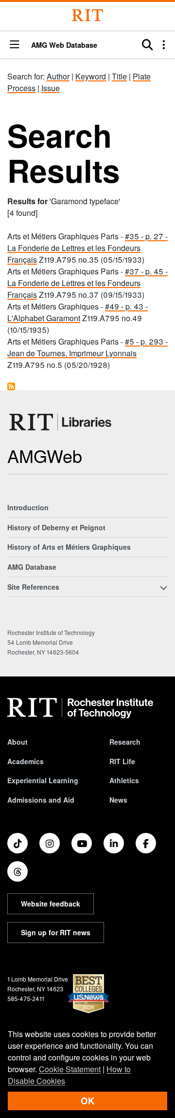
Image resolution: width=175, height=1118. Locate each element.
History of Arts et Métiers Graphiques (69, 547)
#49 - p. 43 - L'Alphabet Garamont (77, 312)
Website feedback (50, 903)
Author (58, 76)
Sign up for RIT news (55, 932)
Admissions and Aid (40, 800)
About (17, 742)
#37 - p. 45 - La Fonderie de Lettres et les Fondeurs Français (87, 283)
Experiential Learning (42, 780)
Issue (50, 88)
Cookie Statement (70, 1069)
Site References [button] (33, 587)
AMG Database (31, 567)
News (118, 800)
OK (87, 1100)
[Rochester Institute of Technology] (87, 15)
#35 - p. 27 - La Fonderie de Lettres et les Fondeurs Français (87, 248)
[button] (14, 45)
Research (124, 742)
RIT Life (122, 761)
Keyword (90, 76)
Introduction (28, 507)
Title (119, 76)
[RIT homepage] (80, 708)
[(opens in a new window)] (17, 843)
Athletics (124, 780)
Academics (25, 761)
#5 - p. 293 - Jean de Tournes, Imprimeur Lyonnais (87, 347)
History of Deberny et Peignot (56, 527)
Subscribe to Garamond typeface (11, 386)
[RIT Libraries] (61, 422)
